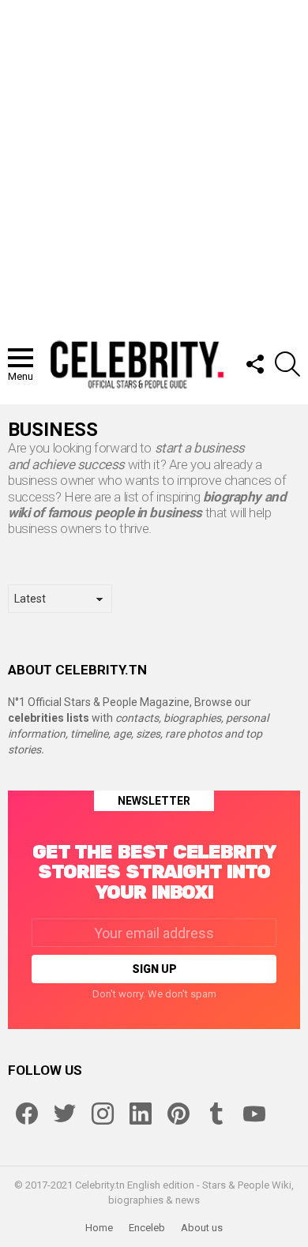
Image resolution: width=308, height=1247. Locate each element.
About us (202, 1228)
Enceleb (147, 1228)
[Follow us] (254, 364)
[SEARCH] (287, 364)
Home (99, 1228)
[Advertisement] (154, 162)
